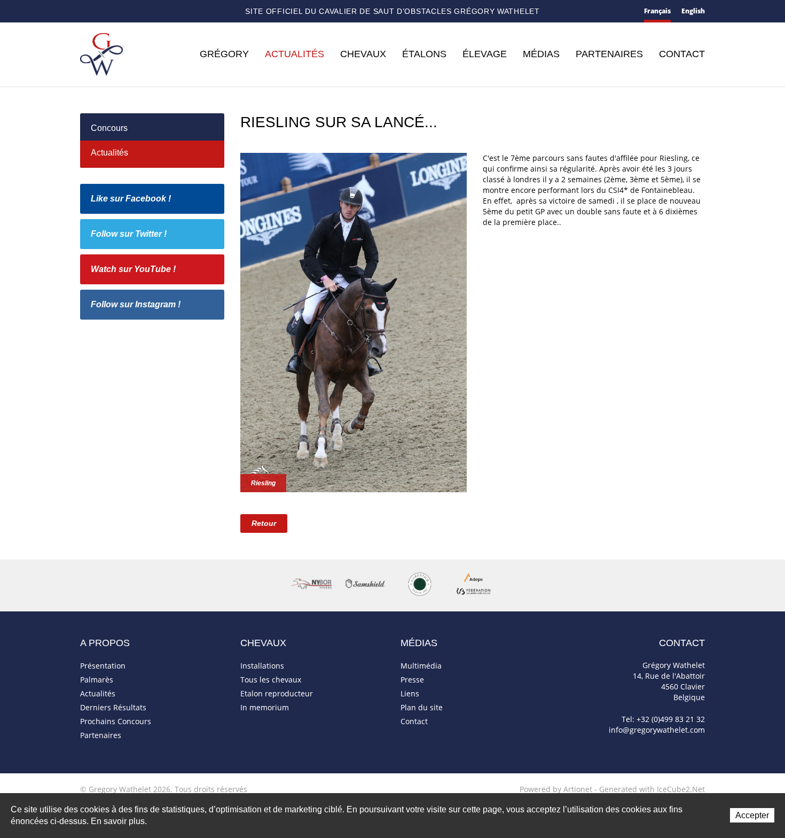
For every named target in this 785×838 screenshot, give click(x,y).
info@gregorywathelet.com (657, 730)
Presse (412, 679)
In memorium (264, 707)
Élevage (484, 54)
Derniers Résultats (113, 707)
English (693, 10)
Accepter (752, 815)
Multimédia (421, 666)
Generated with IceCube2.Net (652, 789)
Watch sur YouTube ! (133, 269)
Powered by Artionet (556, 789)
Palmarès (96, 679)
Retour (264, 523)
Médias (541, 54)
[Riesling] (353, 321)
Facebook (141, 10)
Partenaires (609, 54)
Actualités (294, 54)
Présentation (102, 666)
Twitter (158, 11)
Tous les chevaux (270, 679)
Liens (410, 693)
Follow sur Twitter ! (129, 233)
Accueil (84, 11)
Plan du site (124, 12)
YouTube (176, 12)
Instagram (195, 10)
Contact (103, 12)
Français (657, 10)
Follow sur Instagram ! (135, 304)
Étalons (424, 54)
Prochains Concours (115, 721)
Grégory (224, 54)
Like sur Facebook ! (131, 198)
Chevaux (363, 54)
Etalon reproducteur (276, 693)
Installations (262, 666)
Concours (109, 128)
